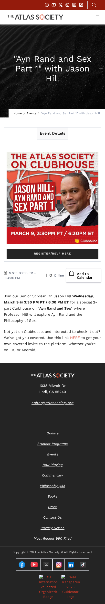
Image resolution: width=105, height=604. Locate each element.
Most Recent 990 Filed (53, 538)
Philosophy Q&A (52, 486)
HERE (75, 338)
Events (31, 113)
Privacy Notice (52, 528)
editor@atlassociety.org (53, 403)
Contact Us (52, 517)
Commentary (52, 475)
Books (52, 496)
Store (52, 507)
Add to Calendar (85, 275)
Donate (53, 433)
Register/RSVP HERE (52, 253)
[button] (97, 17)
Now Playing (52, 465)
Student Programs (52, 444)
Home (17, 113)
